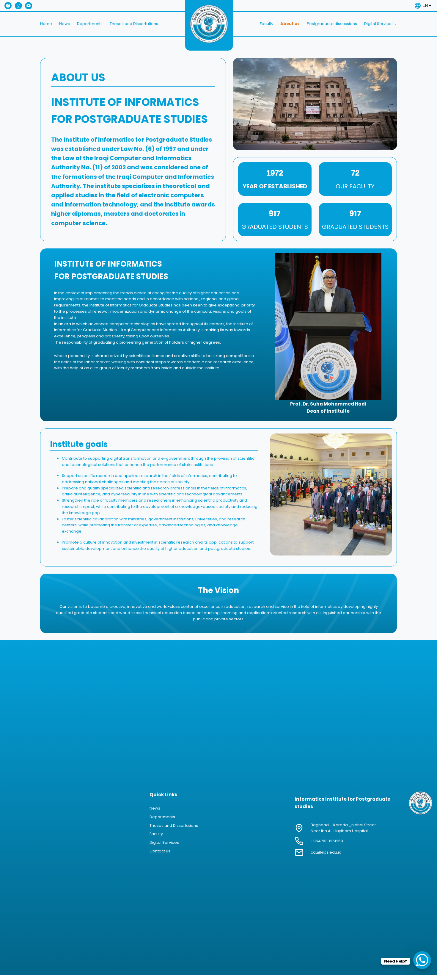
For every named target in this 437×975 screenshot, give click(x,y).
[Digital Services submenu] (395, 24)
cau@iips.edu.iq (326, 852)
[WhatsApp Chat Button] (422, 960)
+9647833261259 (327, 841)
